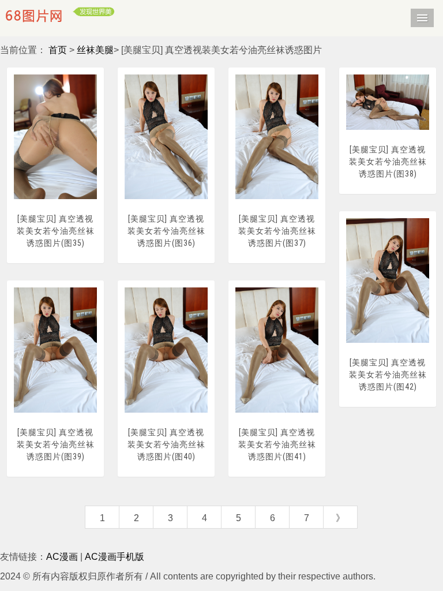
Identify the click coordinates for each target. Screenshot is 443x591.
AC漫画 (62, 557)
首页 (57, 50)
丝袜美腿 (95, 50)
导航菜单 (422, 18)
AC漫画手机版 (114, 557)
